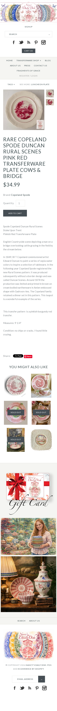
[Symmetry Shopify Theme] (28, 516)
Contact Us (40, 65)
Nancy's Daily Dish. (36, 665)
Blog (48, 60)
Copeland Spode (20, 194)
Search (21, 621)
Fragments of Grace (28, 70)
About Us (15, 65)
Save (29, 356)
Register (24, 76)
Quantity (8, 203)
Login (34, 76)
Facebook (13, 42)
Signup (28, 26)
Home (9, 60)
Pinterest (35, 42)
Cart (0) (28, 51)
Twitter (21, 42)
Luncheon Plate (40, 84)
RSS (28, 42)
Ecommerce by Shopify (31, 669)
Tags (11, 84)
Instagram (43, 42)
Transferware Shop (28, 60)
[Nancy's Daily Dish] (28, 1)
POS (49, 665)
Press (27, 65)
